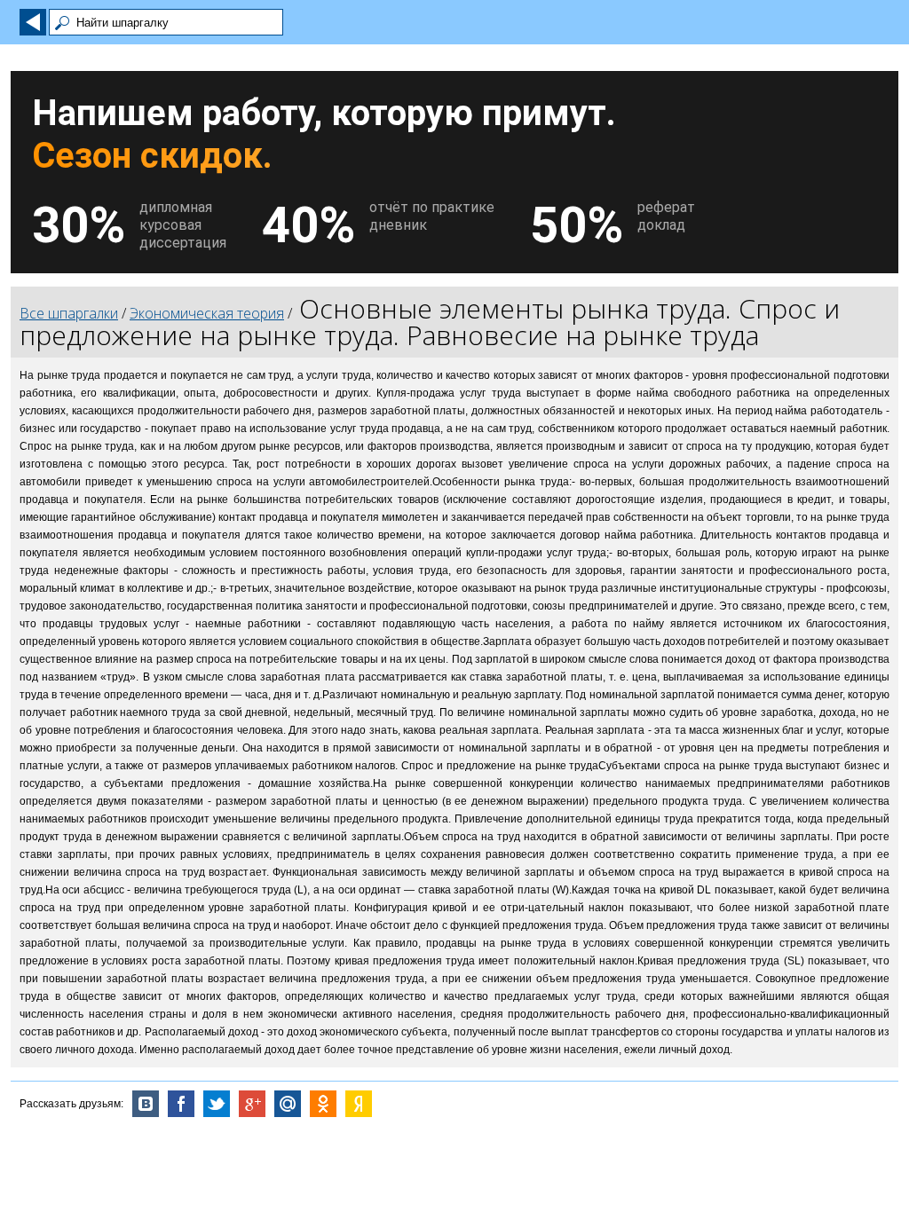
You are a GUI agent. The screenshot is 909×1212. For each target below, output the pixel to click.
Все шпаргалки (69, 313)
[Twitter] (216, 1103)
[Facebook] (181, 1103)
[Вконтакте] (145, 1103)
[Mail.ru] (287, 1103)
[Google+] (252, 1103)
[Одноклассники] (323, 1103)
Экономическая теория (207, 313)
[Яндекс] (358, 1103)
